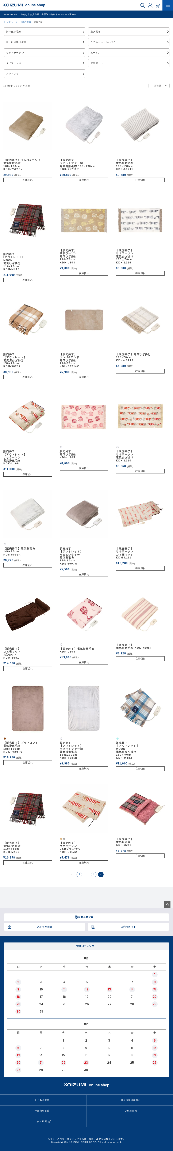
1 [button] (79, 874)
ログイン (150, 5)
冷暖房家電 (25, 22)
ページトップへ (167, 904)
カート (157, 5)
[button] (72, 874)
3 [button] (94, 874)
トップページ (11, 22)
